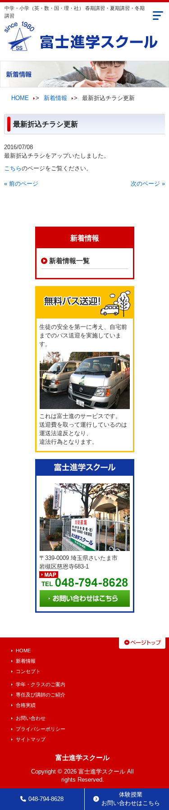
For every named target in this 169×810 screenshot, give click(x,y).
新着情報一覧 (69, 260)
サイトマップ (31, 739)
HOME (20, 98)
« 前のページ (21, 184)
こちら (13, 168)
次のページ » (148, 184)
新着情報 (55, 98)
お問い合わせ (31, 718)
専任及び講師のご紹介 (40, 694)
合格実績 (26, 705)
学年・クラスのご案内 (40, 684)
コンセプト (28, 671)
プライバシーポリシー (40, 729)
